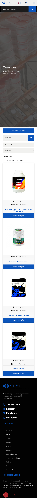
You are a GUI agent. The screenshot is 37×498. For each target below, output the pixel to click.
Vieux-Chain (18, 369)
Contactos (9, 446)
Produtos (9, 430)
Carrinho (8, 462)
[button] (34, 3)
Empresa (8, 438)
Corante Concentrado (18, 262)
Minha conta (10, 470)
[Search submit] (32, 9)
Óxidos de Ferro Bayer (18, 315)
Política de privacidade (13, 458)
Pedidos (8, 466)
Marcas (8, 434)
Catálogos (9, 450)
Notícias (8, 442)
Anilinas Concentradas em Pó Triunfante (18, 210)
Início (5, 71)
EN (20, 3)
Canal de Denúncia (11, 454)
